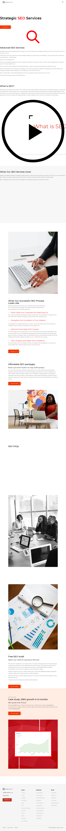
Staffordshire (54, 805)
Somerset (23, 818)
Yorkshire (53, 795)
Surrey (22, 795)
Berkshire (23, 797)
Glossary (4, 827)
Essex (22, 803)
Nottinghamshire (55, 803)
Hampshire (23, 800)
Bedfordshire (39, 805)
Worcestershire (39, 803)
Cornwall (23, 810)
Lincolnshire (54, 800)
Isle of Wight (24, 820)
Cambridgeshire (40, 810)
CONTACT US (7, 799)
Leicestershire (39, 795)
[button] (62, 2)
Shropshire (38, 800)
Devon (22, 813)
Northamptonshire (40, 797)
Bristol (22, 815)
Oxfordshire (39, 818)
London (23, 792)
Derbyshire (53, 797)
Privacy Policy (10, 827)
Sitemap (16, 827)
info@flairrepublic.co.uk (8, 792)
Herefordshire (39, 792)
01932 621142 (6, 795)
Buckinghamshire (40, 808)
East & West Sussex (25, 808)
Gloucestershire (39, 813)
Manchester (54, 792)
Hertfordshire (39, 815)
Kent (22, 805)
